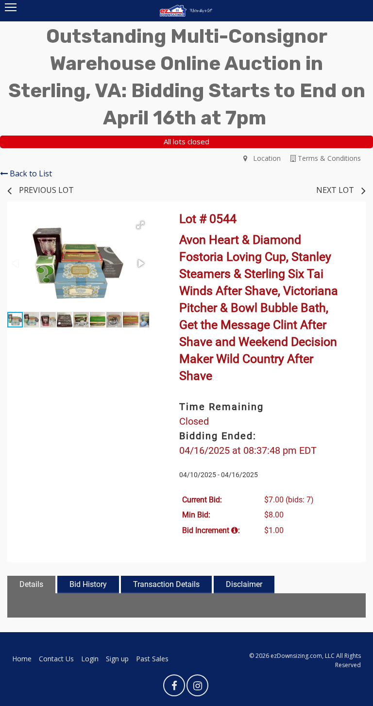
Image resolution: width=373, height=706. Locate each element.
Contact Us (56, 658)
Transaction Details (166, 584)
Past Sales (152, 658)
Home (22, 658)
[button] (140, 225)
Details (31, 584)
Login (90, 658)
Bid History (88, 584)
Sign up (117, 658)
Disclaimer (244, 584)
